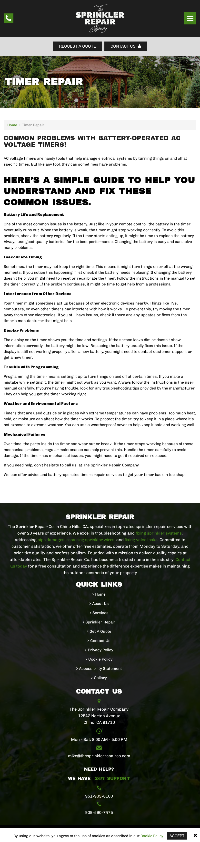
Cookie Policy (151, 836)
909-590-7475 (99, 812)
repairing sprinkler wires (90, 539)
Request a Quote (77, 46)
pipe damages (51, 539)
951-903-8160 (99, 796)
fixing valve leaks (141, 539)
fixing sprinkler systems (159, 533)
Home (12, 125)
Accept (177, 836)
